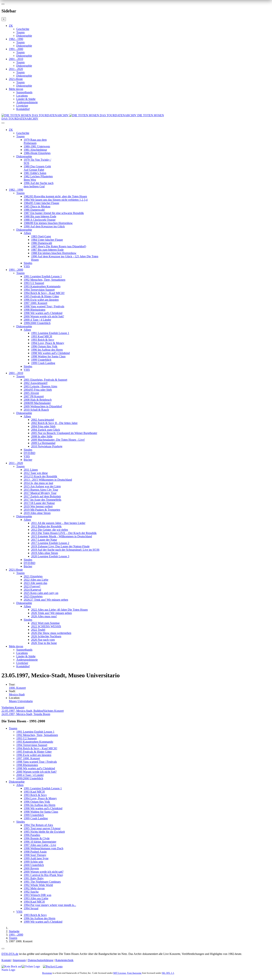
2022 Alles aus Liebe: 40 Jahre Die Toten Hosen (59, 609)
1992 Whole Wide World (38, 885)
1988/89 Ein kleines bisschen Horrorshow (48, 223)
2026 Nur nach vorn (43, 639)
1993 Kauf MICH (41, 336)
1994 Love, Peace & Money (47, 343)
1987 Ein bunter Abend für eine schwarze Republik (54, 213)
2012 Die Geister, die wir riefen (49, 529)
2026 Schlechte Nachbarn (46, 636)
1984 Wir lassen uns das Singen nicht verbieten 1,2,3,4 (56, 199)
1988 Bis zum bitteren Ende (40, 216)
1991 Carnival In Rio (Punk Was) (43, 875)
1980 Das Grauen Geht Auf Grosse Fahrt (37, 168)
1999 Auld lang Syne (36, 858)
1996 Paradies (32, 835)
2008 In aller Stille (42, 436)
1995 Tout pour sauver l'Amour (42, 828)
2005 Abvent (31, 393)
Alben (27, 233)
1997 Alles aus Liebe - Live (40, 845)
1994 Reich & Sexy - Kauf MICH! (44, 293)
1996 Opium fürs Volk (44, 346)
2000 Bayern (31, 868)
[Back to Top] (2, 948)
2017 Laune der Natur (44, 539)
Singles (28, 263)
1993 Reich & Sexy (42, 339)
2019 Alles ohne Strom (37, 513)
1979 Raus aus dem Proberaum (35, 141)
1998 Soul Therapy (35, 855)
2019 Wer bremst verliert (38, 506)
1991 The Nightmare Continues (42, 881)
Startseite (14, 931)
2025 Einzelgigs (33, 596)
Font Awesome (134, 973)
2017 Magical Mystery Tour (40, 493)
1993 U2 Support (34, 283)
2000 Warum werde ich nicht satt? (43, 871)
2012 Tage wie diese (36, 473)
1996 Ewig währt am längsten (41, 299)
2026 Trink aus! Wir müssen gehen (51, 613)
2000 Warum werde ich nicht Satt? (44, 316)
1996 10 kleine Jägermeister (40, 841)
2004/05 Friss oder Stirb (38, 389)
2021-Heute (16, 79)
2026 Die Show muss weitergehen (51, 633)
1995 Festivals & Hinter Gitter (41, 296)
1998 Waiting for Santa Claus (48, 356)
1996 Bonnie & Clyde (37, 838)
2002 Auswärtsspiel (42, 419)
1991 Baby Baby (34, 878)
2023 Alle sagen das (35, 583)
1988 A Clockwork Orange (40, 219)
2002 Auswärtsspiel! (36, 383)
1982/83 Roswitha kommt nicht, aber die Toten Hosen (55, 196)
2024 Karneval (32, 589)
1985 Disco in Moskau (37, 206)
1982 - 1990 (16, 39)
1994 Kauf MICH (34, 901)
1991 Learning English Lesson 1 (43, 276)
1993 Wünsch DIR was (37, 895)
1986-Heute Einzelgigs (37, 153)
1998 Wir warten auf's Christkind (43, 313)
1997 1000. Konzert (35, 303)
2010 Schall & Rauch (36, 409)
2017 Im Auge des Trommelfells (42, 499)
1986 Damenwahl (34, 209)
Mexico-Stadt (17, 694)
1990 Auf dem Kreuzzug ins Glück (44, 226)
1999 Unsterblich (41, 359)
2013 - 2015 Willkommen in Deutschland (48, 479)
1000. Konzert (17, 687)
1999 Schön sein (33, 861)
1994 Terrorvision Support (39, 289)
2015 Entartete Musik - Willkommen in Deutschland (61, 536)
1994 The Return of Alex (38, 825)
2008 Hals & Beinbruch (38, 399)
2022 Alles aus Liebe (36, 579)
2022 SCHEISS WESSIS (46, 626)
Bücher (28, 459)
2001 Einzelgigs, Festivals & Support (45, 379)
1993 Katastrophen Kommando (42, 286)
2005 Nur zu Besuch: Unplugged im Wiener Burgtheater (64, 433)
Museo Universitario (21, 701)
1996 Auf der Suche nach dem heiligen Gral (38, 184)
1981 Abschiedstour (35, 149)
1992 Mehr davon (34, 888)
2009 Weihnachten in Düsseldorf (43, 406)
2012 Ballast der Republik (46, 526)
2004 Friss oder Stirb (43, 426)
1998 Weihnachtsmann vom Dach (43, 848)
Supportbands (24, 92)
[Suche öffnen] (136, 124)
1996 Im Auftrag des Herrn (47, 349)
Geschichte (22, 29)
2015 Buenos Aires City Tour (41, 489)
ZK (11, 25)
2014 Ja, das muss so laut (38, 483)
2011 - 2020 (16, 69)
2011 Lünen (31, 469)
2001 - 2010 (16, 59)
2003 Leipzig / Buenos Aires (40, 386)
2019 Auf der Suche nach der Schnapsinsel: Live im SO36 (65, 549)
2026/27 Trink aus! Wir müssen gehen (46, 599)
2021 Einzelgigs (33, 576)
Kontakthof (23, 109)
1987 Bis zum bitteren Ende (47, 249)
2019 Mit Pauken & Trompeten (42, 509)
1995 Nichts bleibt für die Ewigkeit (44, 831)
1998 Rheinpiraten (34, 309)
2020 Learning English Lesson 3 (50, 556)
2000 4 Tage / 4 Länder (37, 319)
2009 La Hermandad (43, 443)
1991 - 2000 (16, 49)
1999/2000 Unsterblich (37, 323)
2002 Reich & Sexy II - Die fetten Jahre (54, 423)
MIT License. (120, 973)
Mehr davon (16, 89)
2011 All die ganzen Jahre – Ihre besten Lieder (58, 523)
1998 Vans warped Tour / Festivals (44, 306)
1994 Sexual (31, 908)
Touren (20, 32)
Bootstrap (47, 973)
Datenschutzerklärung (40, 960)
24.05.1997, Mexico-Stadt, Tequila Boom (32, 712)
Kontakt (6, 960)
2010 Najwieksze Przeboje (46, 446)
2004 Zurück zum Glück (45, 429)
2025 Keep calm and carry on (41, 593)
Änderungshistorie (27, 102)
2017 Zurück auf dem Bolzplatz (42, 496)
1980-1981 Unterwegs (37, 146)
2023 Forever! (32, 586)
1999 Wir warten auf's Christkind (43, 921)
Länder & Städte (26, 99)
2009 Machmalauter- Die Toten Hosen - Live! (58, 439)
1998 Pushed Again (35, 851)
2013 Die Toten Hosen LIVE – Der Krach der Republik (64, 533)
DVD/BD (29, 453)
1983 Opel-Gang (41, 236)
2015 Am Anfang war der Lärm (42, 486)
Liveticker (22, 105)
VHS (27, 266)
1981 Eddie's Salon (35, 173)
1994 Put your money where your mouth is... (50, 905)
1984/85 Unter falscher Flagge (41, 203)
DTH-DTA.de (9, 953)
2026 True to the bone (44, 643)
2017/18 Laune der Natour (39, 503)
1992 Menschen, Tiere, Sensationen (44, 279)
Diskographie (24, 35)
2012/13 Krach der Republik (40, 476)
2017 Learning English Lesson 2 (50, 543)
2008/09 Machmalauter (37, 403)
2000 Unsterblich (34, 865)
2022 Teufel (38, 629)
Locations (22, 95)
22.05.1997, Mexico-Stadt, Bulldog (22, 709)
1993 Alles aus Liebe (36, 898)
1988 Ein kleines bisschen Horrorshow (53, 253)
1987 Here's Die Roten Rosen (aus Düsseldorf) (58, 246)
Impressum (19, 960)
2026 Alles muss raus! (44, 616)
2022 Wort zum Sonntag (45, 623)
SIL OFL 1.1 (168, 973)
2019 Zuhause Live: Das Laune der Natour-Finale (60, 546)
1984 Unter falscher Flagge (47, 239)
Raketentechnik (64, 960)
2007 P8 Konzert (34, 396)
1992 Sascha (31, 891)
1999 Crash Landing (43, 363)
